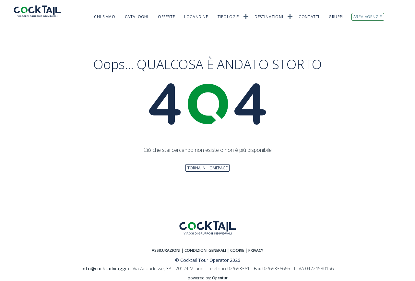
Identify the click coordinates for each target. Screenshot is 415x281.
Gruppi (336, 16)
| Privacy (254, 250)
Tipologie (228, 16)
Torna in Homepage (207, 168)
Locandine (196, 16)
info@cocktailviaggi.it (106, 268)
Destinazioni (269, 16)
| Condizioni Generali (204, 250)
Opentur (220, 278)
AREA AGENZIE (367, 16)
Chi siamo (104, 16)
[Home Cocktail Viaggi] (42, 11)
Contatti (309, 16)
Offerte (166, 16)
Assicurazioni (166, 250)
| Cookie (235, 250)
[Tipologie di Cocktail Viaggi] (245, 16)
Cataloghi (136, 16)
